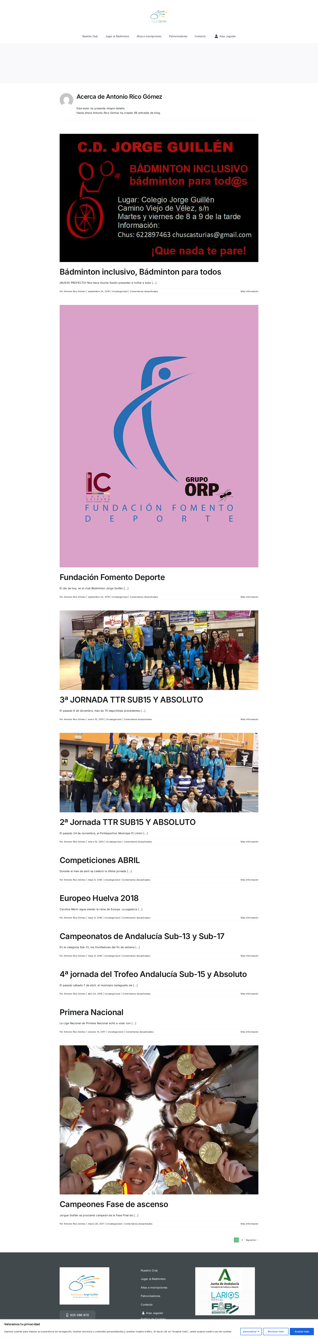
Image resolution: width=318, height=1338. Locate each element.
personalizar (250, 1331)
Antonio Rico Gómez (74, 291)
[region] (159, 1328)
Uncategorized (120, 291)
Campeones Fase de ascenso (114, 1204)
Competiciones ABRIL (100, 860)
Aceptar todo (302, 1331)
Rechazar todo (276, 1331)
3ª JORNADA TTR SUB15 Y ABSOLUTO (131, 700)
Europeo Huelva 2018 (99, 898)
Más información (249, 291)
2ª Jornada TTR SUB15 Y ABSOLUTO (128, 822)
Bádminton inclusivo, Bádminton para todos (140, 272)
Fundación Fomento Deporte (112, 577)
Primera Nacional (91, 1012)
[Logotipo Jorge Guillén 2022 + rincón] (159, 7)
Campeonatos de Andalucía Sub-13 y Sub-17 (142, 936)
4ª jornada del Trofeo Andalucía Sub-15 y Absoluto (153, 974)
